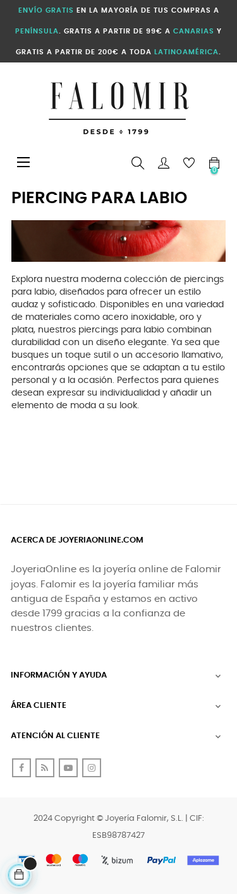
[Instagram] (91, 768)
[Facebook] (21, 768)
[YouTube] (68, 768)
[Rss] (45, 768)
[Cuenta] (163, 163)
